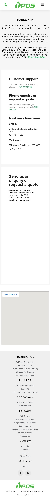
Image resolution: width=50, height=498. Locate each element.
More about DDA (36, 57)
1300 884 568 (25, 87)
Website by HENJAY (25, 495)
